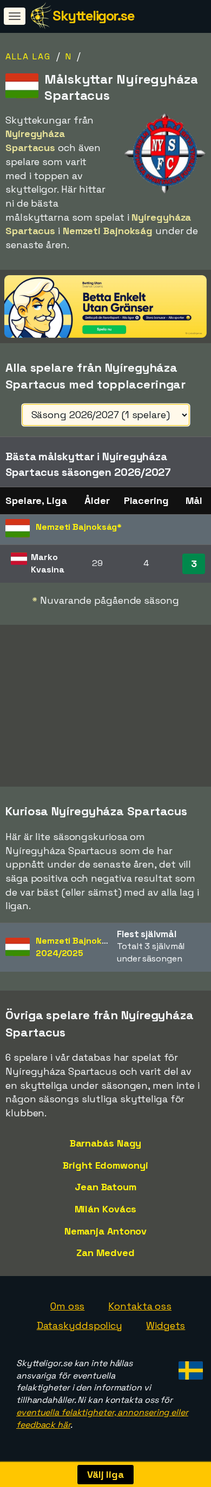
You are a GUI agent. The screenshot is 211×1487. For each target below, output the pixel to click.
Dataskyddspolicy (79, 1325)
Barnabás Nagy (106, 1143)
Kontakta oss (140, 1306)
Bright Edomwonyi (105, 1165)
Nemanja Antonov (105, 1231)
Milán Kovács (106, 1209)
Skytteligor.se (93, 15)
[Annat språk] (189, 1367)
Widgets (165, 1325)
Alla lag (28, 56)
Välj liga (105, 1474)
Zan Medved (105, 1252)
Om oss (67, 1306)
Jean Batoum (105, 1187)
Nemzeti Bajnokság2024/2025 (76, 947)
